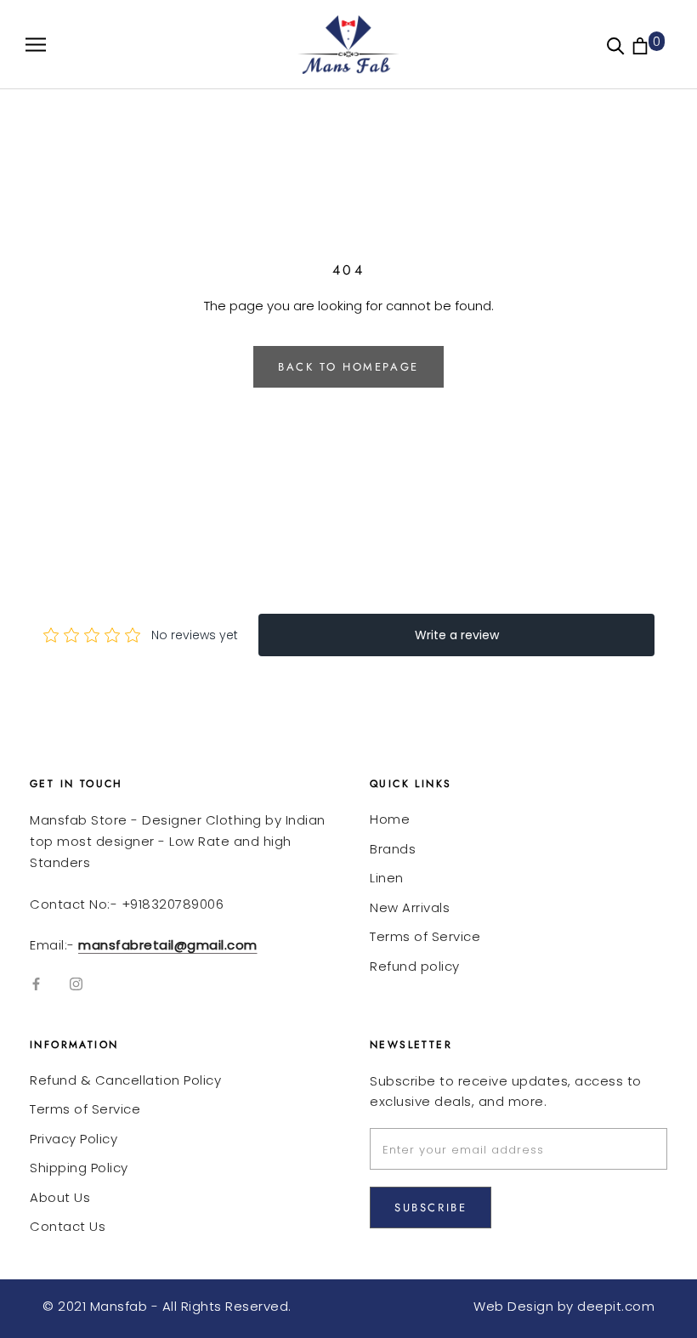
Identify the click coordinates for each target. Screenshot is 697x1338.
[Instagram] (76, 984)
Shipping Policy (79, 1167)
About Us (60, 1197)
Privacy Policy (73, 1139)
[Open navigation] (36, 44)
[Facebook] (36, 984)
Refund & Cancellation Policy (125, 1080)
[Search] (616, 45)
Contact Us (67, 1226)
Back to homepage (348, 367)
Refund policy (415, 966)
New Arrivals (410, 907)
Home (390, 819)
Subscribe (430, 1207)
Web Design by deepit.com (563, 1306)
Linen (387, 878)
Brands (393, 849)
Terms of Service (425, 936)
